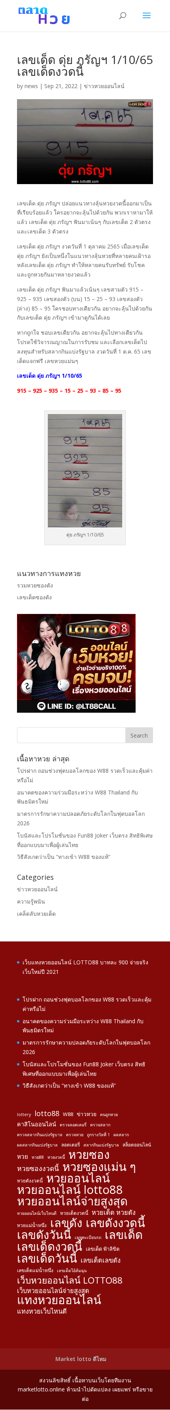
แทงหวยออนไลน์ (59, 1300)
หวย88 (38, 1157)
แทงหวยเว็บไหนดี (42, 1311)
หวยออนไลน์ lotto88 (70, 1190)
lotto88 (46, 1113)
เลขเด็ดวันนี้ (47, 1258)
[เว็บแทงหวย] (76, 710)
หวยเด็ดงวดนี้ (74, 1213)
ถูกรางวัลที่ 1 (98, 1134)
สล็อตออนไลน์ (137, 1144)
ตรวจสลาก (100, 1125)
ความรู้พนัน (31, 901)
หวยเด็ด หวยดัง (114, 1212)
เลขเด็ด (124, 1235)
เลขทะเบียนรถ (88, 1237)
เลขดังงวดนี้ (115, 1223)
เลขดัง (66, 1223)
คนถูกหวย (109, 1114)
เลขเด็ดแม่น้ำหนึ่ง (35, 1270)
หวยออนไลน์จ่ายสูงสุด (72, 1201)
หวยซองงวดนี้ (38, 1168)
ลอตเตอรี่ (70, 1144)
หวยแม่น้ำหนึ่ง (32, 1225)
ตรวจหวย (74, 1134)
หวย (22, 1156)
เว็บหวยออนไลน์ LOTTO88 (70, 1280)
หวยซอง (89, 1155)
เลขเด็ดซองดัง (34, 597)
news (31, 86)
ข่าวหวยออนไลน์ (104, 86)
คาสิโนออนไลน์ (36, 1124)
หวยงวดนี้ (56, 1157)
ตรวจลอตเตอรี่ (73, 1125)
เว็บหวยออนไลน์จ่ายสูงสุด (53, 1290)
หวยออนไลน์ (78, 1178)
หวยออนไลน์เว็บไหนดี (37, 1213)
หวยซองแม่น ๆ (99, 1167)
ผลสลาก (121, 1134)
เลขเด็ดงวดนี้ (49, 1247)
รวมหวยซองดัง (35, 585)
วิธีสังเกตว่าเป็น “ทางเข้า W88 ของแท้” (63, 856)
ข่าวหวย (86, 1114)
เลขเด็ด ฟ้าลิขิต (102, 1248)
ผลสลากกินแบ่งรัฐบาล (37, 1145)
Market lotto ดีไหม (80, 1359)
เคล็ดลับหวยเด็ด (36, 913)
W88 (68, 1114)
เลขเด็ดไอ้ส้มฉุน (72, 1270)
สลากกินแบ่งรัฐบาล (101, 1145)
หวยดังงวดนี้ (30, 1180)
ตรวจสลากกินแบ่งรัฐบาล (39, 1134)
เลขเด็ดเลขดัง (101, 1260)
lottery (24, 1114)
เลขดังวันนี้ (44, 1235)
